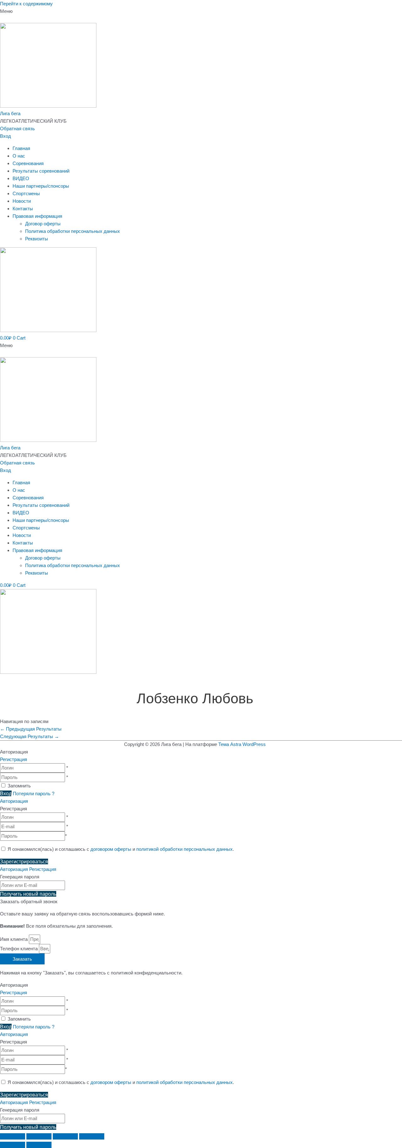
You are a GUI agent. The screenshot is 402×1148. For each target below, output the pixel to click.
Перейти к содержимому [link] (26, 3)
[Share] (39, 1136)
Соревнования (28, 163)
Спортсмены (26, 193)
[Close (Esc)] (12, 1136)
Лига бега (10, 113)
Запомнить (19, 785)
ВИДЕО (21, 178)
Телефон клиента (19, 948)
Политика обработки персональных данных (72, 231)
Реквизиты (36, 238)
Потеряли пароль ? (33, 793)
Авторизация (14, 801)
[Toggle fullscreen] (65, 1136)
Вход (5, 136)
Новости (22, 201)
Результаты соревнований (41, 171)
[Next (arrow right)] (39, 1145)
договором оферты (110, 849)
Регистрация (13, 759)
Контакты (23, 208)
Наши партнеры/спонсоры (41, 186)
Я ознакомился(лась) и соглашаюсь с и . (120, 849)
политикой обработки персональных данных (184, 849)
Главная (21, 148)
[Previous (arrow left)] (12, 1145)
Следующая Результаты (29, 736)
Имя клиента (14, 939)
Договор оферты (43, 223)
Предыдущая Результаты (31, 729)
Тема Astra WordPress (242, 744)
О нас (19, 155)
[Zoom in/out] (91, 1136)
